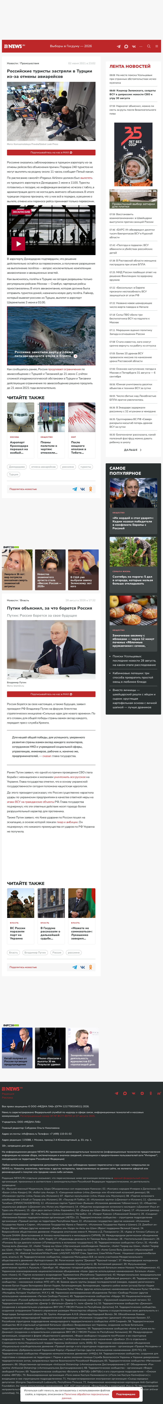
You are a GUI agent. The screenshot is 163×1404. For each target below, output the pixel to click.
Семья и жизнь (121, 571)
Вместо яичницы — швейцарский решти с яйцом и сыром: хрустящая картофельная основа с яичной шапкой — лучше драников (135, 698)
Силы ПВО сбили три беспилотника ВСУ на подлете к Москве (130, 318)
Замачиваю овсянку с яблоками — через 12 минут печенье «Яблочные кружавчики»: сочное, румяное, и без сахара (133, 642)
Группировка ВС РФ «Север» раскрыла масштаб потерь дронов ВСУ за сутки (131, 423)
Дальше (131, 450)
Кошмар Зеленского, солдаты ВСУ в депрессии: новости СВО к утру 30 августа (133, 94)
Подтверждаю (125, 1394)
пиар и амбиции (67, 822)
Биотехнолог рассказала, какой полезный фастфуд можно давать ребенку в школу (133, 438)
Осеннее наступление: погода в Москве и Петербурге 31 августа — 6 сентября (133, 372)
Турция (13, 474)
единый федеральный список (131, 1178)
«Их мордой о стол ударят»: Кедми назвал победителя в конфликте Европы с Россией (133, 523)
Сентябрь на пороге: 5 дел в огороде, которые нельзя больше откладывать (133, 580)
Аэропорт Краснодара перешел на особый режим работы (19, 450)
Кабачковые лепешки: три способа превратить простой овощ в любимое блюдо (133, 677)
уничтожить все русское (69, 777)
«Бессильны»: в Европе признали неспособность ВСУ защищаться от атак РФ (128, 291)
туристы (86, 467)
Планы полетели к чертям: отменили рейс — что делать (49, 450)
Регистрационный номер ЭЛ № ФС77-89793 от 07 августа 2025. (57, 1116)
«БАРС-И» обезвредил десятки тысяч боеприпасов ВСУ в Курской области (132, 233)
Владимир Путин (35, 952)
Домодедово (17, 467)
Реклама (7, 1097)
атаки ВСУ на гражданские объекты (30, 802)
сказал (47, 756)
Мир (73, 437)
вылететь (86, 178)
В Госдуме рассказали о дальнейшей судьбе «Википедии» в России (51, 936)
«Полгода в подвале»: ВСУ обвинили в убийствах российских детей (131, 249)
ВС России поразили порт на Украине (17, 933)
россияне (68, 467)
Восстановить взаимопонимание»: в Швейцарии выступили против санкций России (131, 218)
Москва (14, 437)
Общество (47, 437)
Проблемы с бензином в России (71, 46)
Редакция (8, 1094)
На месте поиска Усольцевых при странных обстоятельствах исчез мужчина (133, 79)
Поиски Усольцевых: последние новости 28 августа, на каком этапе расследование (134, 660)
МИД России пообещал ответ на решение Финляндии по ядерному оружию (133, 276)
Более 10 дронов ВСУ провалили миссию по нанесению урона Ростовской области (131, 357)
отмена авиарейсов (43, 467)
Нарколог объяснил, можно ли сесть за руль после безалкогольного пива (133, 109)
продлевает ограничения (64, 369)
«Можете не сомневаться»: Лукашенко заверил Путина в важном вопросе (81, 938)
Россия (57, 952)
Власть (14, 923)
